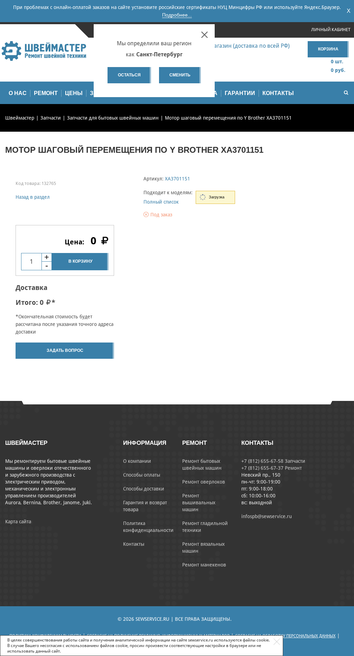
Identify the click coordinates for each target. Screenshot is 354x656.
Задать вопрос (65, 350)
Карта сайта (18, 521)
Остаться (129, 75)
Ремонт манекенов (204, 565)
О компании (137, 461)
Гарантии (240, 93)
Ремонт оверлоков (203, 482)
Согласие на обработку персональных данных (285, 636)
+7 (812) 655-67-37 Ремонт (271, 468)
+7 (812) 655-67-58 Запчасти (273, 461)
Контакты (278, 93)
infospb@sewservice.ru (266, 516)
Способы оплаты (141, 475)
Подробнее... (177, 15)
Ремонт (46, 93)
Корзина (328, 49)
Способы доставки (143, 488)
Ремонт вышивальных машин (198, 502)
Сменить (179, 75)
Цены (74, 93)
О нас (18, 93)
